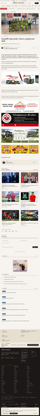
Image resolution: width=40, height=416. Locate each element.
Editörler (15, 392)
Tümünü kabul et (14, 413)
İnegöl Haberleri (8, 5)
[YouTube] (8, 358)
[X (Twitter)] (4, 358)
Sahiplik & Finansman (30, 385)
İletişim (15, 388)
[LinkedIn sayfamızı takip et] (37, 0)
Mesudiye (15, 374)
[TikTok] (10, 358)
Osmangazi (2, 371)
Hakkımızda (16, 382)
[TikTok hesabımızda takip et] (35, 0)
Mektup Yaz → (23, 360)
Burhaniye (15, 377)
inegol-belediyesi (7, 397)
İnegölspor (26, 397)
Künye (15, 383)
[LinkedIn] (12, 358)
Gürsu (2, 377)
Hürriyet (15, 372)
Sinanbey (15, 375)
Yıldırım (2, 372)
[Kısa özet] (37, 48)
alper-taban (11, 397)
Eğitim (28, 378)
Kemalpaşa (15, 371)
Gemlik (2, 375)
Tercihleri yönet (35, 413)
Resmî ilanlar (3, 383)
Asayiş (28, 369)
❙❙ (38, 8)
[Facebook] (2, 358)
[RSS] (14, 358)
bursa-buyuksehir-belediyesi (32, 397)
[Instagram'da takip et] (32, 0)
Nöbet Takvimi (23, 361)
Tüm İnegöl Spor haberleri (5, 157)
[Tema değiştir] (26, 3)
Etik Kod (28, 386)
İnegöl (2, 368)
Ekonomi (22, 5)
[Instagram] (6, 358)
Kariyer (15, 386)
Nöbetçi (2, 385)
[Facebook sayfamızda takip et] (31, 0)
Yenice (15, 369)
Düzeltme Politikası (30, 383)
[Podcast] (16, 358)
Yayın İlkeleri (29, 382)
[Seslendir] (35, 48)
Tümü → (15, 378)
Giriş (39, 0)
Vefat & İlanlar (3, 382)
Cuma (15, 368)
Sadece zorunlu (6, 413)
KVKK (28, 388)
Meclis (28, 372)
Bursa (13, 5)
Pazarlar (2, 391)
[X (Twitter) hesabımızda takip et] (29, 0)
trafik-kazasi (15, 397)
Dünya (26, 5)
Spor (19, 5)
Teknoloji (29, 5)
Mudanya (2, 374)
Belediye (28, 371)
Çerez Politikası (9, 411)
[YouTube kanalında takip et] (34, 0)
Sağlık (33, 5)
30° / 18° (22, 336)
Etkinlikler (28, 377)
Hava (2, 386)
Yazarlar (36, 5)
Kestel (2, 378)
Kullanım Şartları (29, 392)
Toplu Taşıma (3, 392)
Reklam (15, 385)
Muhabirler (16, 391)
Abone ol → (17, 404)
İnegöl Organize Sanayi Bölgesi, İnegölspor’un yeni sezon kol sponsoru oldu (29, 331)
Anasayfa (3, 5)
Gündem (16, 5)
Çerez (28, 389)
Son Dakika (28, 368)
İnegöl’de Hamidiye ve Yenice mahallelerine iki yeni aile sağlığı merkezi (10, 8)
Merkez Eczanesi (4, 336)
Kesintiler (2, 389)
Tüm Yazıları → (34, 162)
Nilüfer (2, 369)
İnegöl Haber (22, 397)
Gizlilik (28, 391)
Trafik (2, 388)
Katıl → (36, 404)
